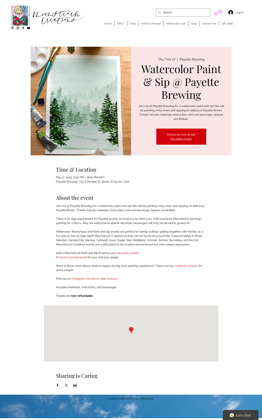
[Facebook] (23, 28)
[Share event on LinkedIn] (75, 385)
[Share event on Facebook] (57, 385)
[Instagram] (18, 28)
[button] (217, 12)
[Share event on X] (66, 385)
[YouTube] (28, 28)
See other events (181, 139)
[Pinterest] (12, 28)
